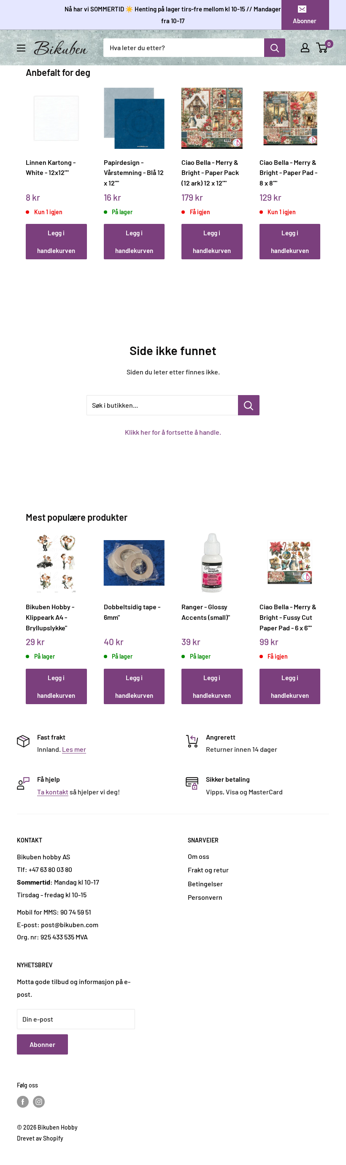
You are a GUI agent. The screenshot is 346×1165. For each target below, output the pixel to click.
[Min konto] (305, 47)
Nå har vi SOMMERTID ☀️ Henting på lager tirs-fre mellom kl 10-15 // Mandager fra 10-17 (173, 14)
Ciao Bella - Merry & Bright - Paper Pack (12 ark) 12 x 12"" (210, 172)
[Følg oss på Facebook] (23, 1101)
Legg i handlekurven (56, 241)
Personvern (205, 897)
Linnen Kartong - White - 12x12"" (51, 167)
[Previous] (28, 165)
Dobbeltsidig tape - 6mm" (132, 612)
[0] (322, 48)
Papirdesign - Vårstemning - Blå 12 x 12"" (134, 172)
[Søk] (274, 47)
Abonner (304, 20)
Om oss (198, 856)
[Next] (318, 165)
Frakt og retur (208, 870)
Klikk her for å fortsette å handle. (173, 432)
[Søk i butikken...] (249, 405)
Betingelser (205, 884)
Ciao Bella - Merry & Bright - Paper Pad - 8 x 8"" (288, 172)
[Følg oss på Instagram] (39, 1101)
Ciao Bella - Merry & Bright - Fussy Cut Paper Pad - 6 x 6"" (288, 617)
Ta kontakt (52, 792)
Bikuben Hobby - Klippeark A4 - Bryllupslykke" (50, 617)
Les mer (74, 749)
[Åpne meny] (21, 48)
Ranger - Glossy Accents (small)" (205, 612)
